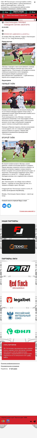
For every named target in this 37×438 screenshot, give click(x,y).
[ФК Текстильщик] (3, 16)
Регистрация (15, 15)
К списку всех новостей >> (27, 211)
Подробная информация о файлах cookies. (14, 8)
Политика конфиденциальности (10, 363)
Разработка (4, 368)
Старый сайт (23, 15)
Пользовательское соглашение (10, 366)
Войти (9, 15)
